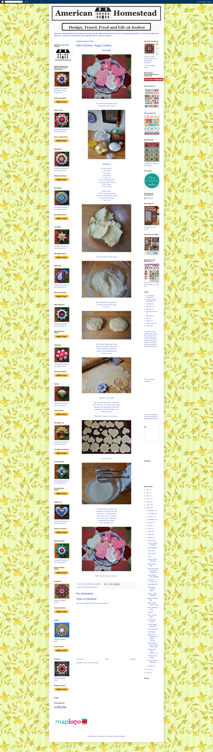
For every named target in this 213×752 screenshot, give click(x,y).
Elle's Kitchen (85, 587)
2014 (148, 502)
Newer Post (80, 659)
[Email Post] (105, 584)
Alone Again (151, 553)
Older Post (133, 659)
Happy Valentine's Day (153, 599)
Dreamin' (150, 612)
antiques (148, 309)
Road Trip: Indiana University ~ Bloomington (153, 570)
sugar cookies (93, 587)
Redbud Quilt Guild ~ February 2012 (153, 651)
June (149, 528)
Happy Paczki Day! (152, 565)
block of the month (151, 311)
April (149, 534)
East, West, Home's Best (152, 580)
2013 (148, 505)
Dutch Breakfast (152, 548)
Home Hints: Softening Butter (151, 589)
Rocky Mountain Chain (153, 608)
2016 (148, 496)
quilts (147, 318)
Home (107, 659)
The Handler (151, 632)
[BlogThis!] (111, 584)
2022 (148, 490)
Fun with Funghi (153, 629)
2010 (148, 672)
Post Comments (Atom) (91, 663)
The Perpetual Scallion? (152, 620)
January (150, 666)
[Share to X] (114, 584)
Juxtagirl (109, 736)
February (151, 540)
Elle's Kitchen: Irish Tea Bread (153, 576)
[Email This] (109, 584)
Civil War (148, 304)
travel (147, 326)
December (151, 510)
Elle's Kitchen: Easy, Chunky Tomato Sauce (153, 644)
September (151, 519)
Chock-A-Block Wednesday (152, 544)
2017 (148, 493)
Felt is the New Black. (152, 616)
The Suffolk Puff (153, 584)
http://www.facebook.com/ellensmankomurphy (151, 417)
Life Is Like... (152, 551)
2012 (148, 508)
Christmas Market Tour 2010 (151, 300)
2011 (148, 669)
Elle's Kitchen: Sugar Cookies (153, 603)
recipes (148, 321)
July (149, 525)
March (150, 537)
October (150, 516)
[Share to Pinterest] (118, 584)
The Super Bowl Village (152, 656)
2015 (148, 499)
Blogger (122, 736)
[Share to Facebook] (116, 584)
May (149, 531)
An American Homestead (150, 296)
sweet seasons (150, 323)
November (151, 513)
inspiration (149, 316)
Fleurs (149, 556)
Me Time (148, 306)
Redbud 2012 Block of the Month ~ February (152, 637)
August (150, 522)
